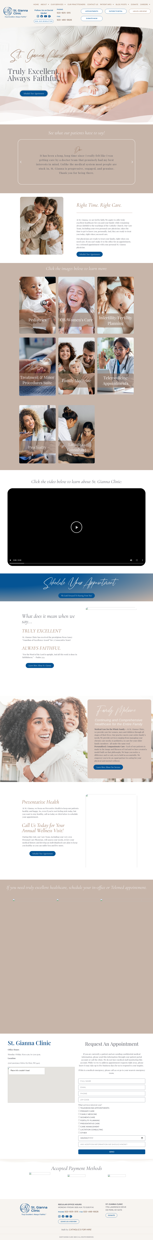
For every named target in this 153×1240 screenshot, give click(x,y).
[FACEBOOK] (42, 16)
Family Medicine (88, 1114)
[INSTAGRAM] (38, 16)
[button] (20, 161)
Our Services (57, 4)
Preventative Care (90, 1123)
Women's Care (87, 1117)
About (44, 4)
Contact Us (92, 4)
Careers (144, 4)
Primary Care (87, 1111)
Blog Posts (121, 4)
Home (36, 4)
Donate (134, 4)
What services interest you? (90, 1105)
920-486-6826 (64, 20)
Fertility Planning (90, 1120)
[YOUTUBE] (45, 16)
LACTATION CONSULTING (91, 1129)
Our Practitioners (76, 4)
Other (83, 1133)
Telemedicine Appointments (94, 1108)
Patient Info (106, 4)
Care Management (89, 1126)
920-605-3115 (64, 12)
